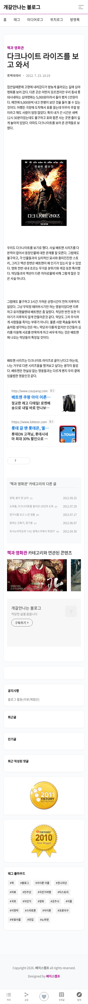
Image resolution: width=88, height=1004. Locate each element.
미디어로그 (35, 19)
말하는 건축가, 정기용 (21, 523)
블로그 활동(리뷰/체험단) (24, 699)
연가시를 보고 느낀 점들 (22, 515)
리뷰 (13, 892)
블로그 (25, 883)
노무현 (45, 920)
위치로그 (56, 19)
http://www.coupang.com (30, 391)
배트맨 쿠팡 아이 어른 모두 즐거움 (29, 397)
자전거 (27, 901)
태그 (17, 19)
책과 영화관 (15, 47)
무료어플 (16, 920)
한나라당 (62, 883)
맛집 (31, 920)
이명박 (14, 910)
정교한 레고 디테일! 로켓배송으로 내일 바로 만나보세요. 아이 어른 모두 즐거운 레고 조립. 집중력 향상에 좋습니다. (31, 405)
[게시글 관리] (25, 461)
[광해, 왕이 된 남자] (37, 589)
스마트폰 (31, 910)
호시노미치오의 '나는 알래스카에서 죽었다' (32, 531)
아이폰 (47, 910)
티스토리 (64, 892)
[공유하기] (20, 461)
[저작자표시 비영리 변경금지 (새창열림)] (54, 460)
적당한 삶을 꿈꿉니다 (24, 614)
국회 (13, 901)
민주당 (27, 892)
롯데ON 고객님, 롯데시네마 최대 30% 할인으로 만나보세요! (31, 436)
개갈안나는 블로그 (21, 6)
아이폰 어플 (43, 883)
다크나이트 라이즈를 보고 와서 (43, 60)
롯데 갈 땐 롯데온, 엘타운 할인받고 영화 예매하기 (31, 428)
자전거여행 (45, 892)
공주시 (55, 901)
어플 (69, 901)
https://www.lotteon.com (29, 422)
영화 (41, 901)
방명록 (75, 19)
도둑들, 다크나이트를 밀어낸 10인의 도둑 (31, 506)
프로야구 (64, 910)
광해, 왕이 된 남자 (19, 498)
